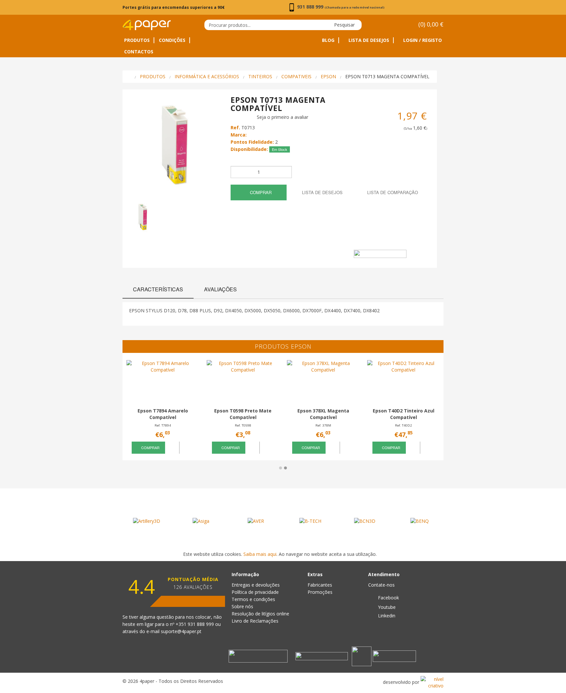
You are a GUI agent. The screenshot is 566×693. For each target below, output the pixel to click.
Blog (328, 40)
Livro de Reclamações (255, 621)
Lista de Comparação (392, 192)
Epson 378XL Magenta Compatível (323, 414)
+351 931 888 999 (195, 624)
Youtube (386, 607)
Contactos (138, 52)
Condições (172, 40)
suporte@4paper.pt (181, 631)
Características (158, 289)
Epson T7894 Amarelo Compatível (163, 414)
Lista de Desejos (368, 40)
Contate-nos (381, 585)
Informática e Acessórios (207, 76)
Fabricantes (320, 585)
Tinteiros (260, 76)
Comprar (260, 192)
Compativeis (296, 76)
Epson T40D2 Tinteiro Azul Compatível (403, 414)
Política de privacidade (255, 592)
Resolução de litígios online (260, 614)
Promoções (320, 592)
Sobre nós (242, 606)
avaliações (220, 289)
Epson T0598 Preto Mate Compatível (243, 414)
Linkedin (386, 615)
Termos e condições (253, 599)
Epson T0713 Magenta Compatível (387, 76)
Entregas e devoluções (256, 585)
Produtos (137, 40)
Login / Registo (422, 40)
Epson (328, 76)
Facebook (388, 597)
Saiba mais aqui (259, 554)
